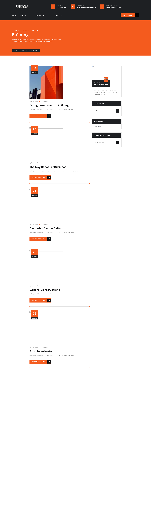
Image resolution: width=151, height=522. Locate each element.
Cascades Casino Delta (45, 228)
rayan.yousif (34, 101)
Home (15, 50)
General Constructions (44, 290)
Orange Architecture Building (49, 105)
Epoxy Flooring (98, 126)
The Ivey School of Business (47, 167)
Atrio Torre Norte (40, 351)
